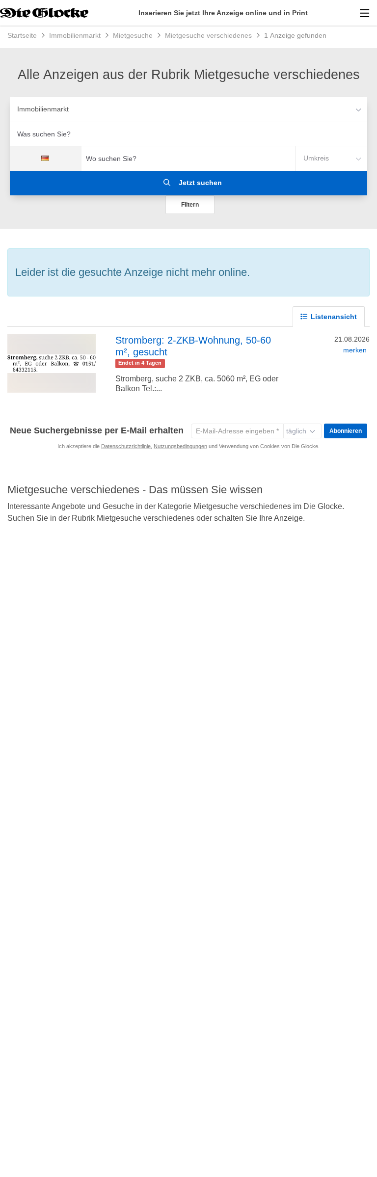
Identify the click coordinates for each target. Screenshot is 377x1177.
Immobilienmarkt (43, 109)
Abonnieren (345, 431)
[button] (190, 204)
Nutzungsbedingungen (180, 446)
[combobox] (188, 134)
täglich (296, 431)
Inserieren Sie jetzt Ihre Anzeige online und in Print (223, 13)
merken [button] (355, 350)
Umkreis (316, 158)
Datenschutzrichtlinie (126, 446)
